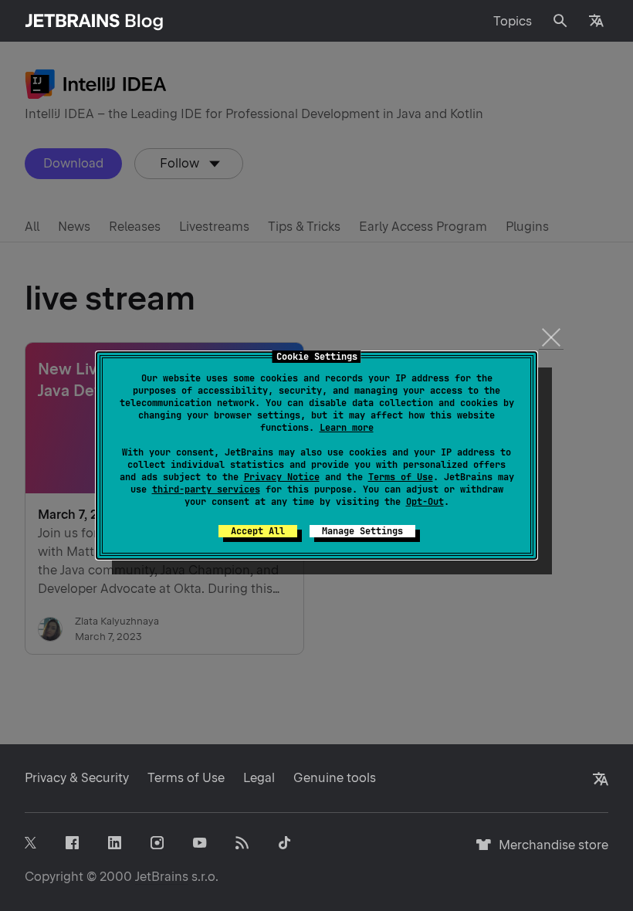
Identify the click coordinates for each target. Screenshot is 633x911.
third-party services (206, 489)
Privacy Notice (282, 477)
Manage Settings (362, 531)
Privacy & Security (77, 777)
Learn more (347, 428)
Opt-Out (425, 502)
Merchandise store (549, 852)
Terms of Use (400, 477)
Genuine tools (334, 777)
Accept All (258, 531)
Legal (259, 777)
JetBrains (161, 876)
